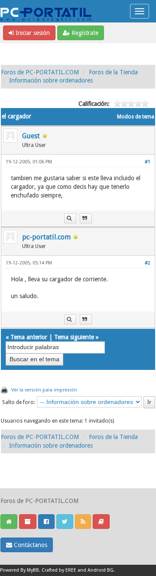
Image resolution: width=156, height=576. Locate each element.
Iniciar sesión (32, 32)
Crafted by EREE (59, 570)
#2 (147, 263)
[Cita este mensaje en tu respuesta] (86, 218)
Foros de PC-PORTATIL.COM (40, 72)
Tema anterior (28, 337)
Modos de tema (135, 117)
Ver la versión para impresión (44, 390)
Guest (31, 136)
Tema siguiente (74, 337)
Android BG (101, 570)
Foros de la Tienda (113, 72)
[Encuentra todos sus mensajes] (70, 218)
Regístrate (84, 32)
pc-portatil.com (46, 237)
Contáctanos (29, 544)
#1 (147, 162)
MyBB (33, 570)
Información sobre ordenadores (51, 80)
